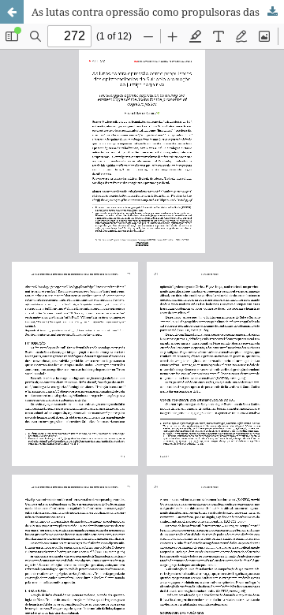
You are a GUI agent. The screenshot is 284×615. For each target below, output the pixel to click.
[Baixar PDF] (272, 12)
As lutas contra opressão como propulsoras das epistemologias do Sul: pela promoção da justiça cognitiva (158, 12)
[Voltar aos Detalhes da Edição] (12, 12)
